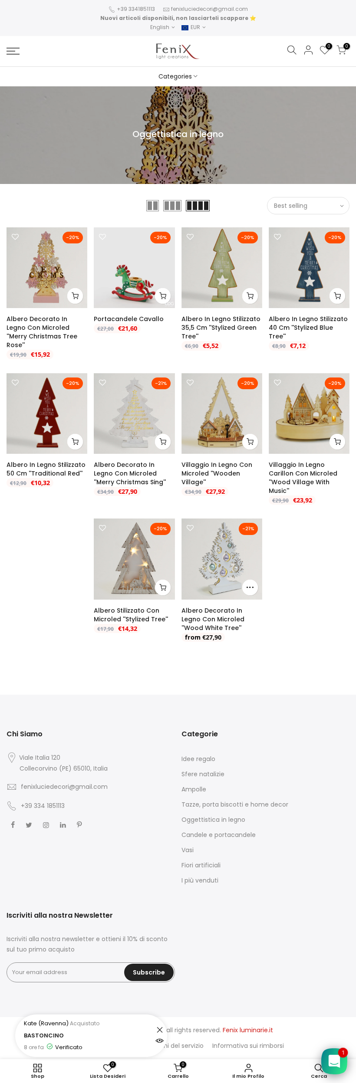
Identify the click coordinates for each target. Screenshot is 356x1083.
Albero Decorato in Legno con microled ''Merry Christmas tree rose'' (42, 332)
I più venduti (199, 880)
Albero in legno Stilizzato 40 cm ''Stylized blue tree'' (308, 328)
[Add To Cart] (75, 296)
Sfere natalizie (202, 774)
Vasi (187, 850)
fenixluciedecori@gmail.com (209, 9)
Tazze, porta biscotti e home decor (234, 804)
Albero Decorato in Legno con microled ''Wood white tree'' (212, 619)
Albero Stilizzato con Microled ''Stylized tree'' (131, 615)
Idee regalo (198, 759)
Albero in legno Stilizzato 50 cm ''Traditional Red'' (46, 469)
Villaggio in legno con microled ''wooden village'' (216, 473)
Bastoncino (72, 1035)
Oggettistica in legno (213, 819)
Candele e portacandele (218, 834)
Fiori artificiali (201, 865)
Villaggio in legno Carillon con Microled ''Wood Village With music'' (303, 477)
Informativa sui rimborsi (248, 1045)
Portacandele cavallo (129, 319)
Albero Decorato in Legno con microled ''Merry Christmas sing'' (130, 473)
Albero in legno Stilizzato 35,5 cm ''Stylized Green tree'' (220, 328)
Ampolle (193, 789)
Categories (175, 76)
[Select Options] (250, 587)
